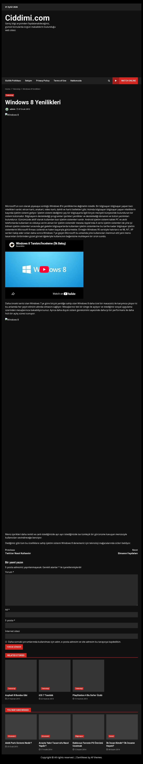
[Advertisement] (71, 52)
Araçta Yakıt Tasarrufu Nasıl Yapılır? (54, 727)
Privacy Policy (42, 81)
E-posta (10, 620)
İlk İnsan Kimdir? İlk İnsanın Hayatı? (122, 727)
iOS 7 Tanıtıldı (54, 676)
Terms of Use (60, 81)
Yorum (9, 572)
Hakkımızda (76, 81)
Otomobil (11, 736)
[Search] (109, 80)
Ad (7, 609)
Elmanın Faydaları (128, 551)
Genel (111, 736)
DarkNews (81, 757)
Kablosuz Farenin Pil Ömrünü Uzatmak (88, 727)
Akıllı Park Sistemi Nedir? (21, 727)
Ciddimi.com (27, 18)
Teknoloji (9, 95)
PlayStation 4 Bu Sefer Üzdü (88, 676)
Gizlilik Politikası (13, 81)
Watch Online (128, 81)
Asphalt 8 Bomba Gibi (21, 676)
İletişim (28, 81)
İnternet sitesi (12, 631)
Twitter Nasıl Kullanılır (18, 551)
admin (12, 109)
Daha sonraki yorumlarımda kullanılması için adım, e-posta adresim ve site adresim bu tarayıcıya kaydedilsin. (64, 641)
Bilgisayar (79, 736)
